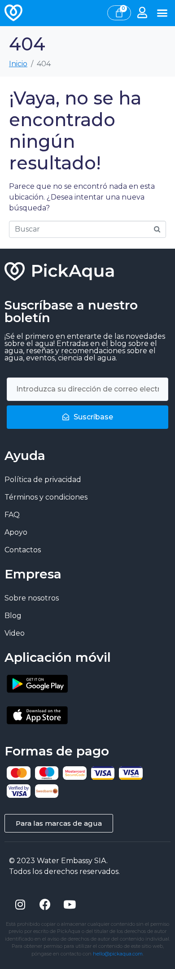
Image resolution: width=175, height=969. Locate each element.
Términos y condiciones (46, 497)
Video (14, 633)
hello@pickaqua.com (118, 954)
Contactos (22, 550)
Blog (13, 615)
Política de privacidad (42, 479)
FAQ (12, 514)
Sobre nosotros (31, 598)
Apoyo (15, 532)
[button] (162, 13)
